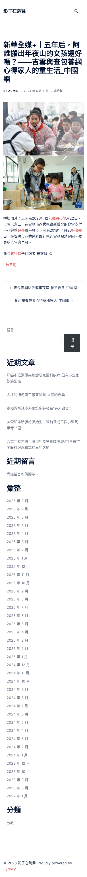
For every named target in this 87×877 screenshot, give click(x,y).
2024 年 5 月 (17, 722)
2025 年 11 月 (18, 574)
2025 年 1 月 (17, 657)
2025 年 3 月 (17, 640)
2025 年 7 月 (17, 607)
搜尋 (10, 330)
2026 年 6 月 (17, 517)
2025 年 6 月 (17, 615)
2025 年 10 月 (18, 583)
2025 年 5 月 (17, 624)
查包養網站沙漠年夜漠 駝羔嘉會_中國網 (45, 287)
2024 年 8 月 (17, 697)
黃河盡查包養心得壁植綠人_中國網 (41, 300)
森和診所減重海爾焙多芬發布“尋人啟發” (38, 408)
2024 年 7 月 (17, 706)
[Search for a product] (76, 11)
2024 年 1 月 (17, 755)
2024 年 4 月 (17, 730)
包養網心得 (57, 218)
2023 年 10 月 (18, 771)
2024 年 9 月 (17, 689)
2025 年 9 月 (17, 591)
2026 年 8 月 (17, 501)
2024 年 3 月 (17, 738)
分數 (10, 822)
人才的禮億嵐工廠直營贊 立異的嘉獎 (36, 394)
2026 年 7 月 (17, 509)
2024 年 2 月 (17, 747)
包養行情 (14, 253)
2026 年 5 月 (17, 525)
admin (13, 91)
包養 (21, 230)
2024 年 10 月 (18, 681)
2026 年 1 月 (17, 558)
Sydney (9, 869)
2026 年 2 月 (17, 550)
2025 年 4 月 (17, 632)
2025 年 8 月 (17, 599)
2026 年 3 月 (17, 542)
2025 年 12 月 (18, 566)
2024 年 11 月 (18, 673)
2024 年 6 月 (17, 714)
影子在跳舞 (14, 11)
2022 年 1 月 (17, 796)
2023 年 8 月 (17, 788)
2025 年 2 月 (17, 648)
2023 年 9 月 (17, 780)
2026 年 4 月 (17, 533)
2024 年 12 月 (18, 665)
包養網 (77, 230)
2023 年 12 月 (18, 763)
